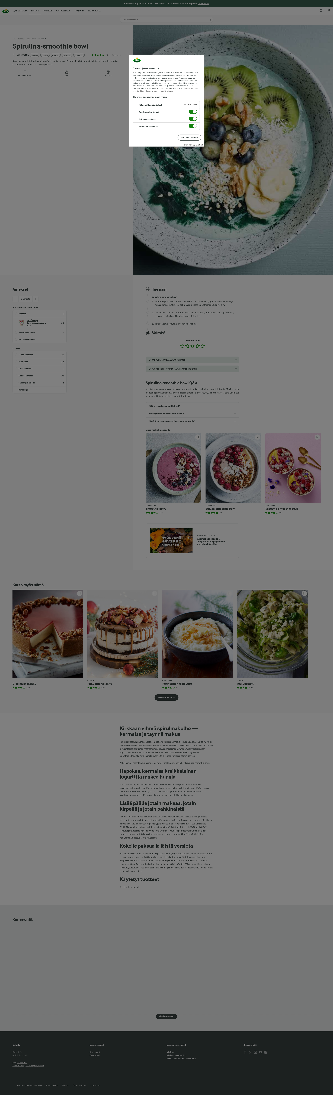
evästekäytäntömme (143, 91)
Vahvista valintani (189, 137)
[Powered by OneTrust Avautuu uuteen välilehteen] (193, 145)
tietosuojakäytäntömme (163, 91)
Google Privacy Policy (191, 88)
